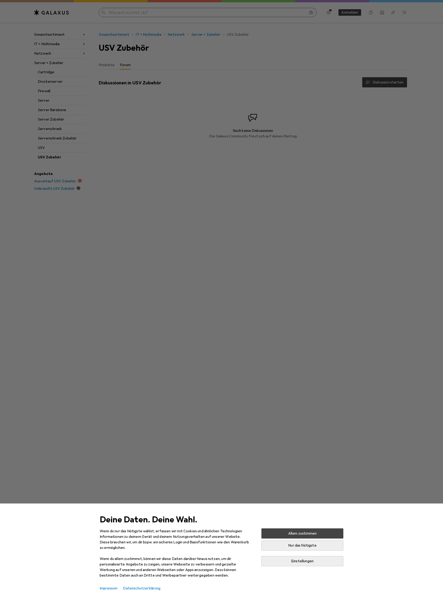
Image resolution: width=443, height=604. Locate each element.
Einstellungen (302, 561)
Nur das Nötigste (302, 545)
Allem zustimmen (302, 533)
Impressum (108, 588)
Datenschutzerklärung (141, 588)
